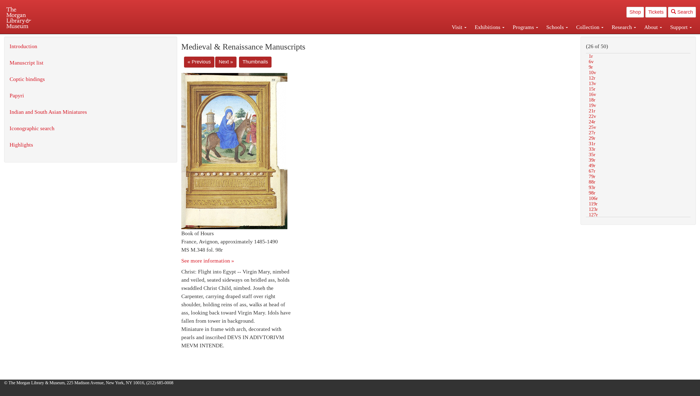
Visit (458, 27)
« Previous (199, 62)
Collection (588, 27)
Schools (555, 27)
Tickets (656, 12)
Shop (635, 12)
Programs (524, 27)
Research (622, 27)
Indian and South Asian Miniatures (48, 112)
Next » (226, 62)
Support (679, 27)
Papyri (17, 95)
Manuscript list (26, 63)
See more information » (207, 261)
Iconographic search (32, 128)
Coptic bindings (27, 79)
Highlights (21, 145)
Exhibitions (488, 27)
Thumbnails (255, 62)
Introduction (23, 46)
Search (684, 12)
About (651, 27)
